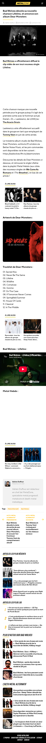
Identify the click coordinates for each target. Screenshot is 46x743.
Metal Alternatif (13, 509)
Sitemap (39, 737)
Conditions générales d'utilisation (23, 737)
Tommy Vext (9, 134)
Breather (23, 172)
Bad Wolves (8, 61)
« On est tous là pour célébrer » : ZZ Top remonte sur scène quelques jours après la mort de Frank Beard (25, 610)
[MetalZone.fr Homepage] (23, 3)
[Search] (11, 3)
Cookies (26, 739)
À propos (7, 737)
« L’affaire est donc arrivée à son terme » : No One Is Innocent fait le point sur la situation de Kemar (25, 627)
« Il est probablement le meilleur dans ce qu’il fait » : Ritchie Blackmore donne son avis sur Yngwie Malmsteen (25, 618)
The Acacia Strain (11, 122)
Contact (20, 739)
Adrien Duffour (10, 23)
